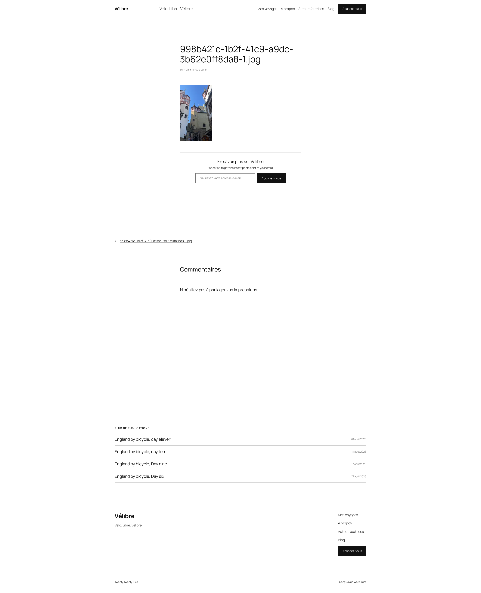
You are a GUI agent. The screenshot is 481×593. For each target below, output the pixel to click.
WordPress (360, 582)
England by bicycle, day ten (140, 451)
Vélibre (121, 8)
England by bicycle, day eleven (143, 439)
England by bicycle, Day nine (141, 464)
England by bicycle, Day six (139, 476)
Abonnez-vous (352, 9)
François (195, 69)
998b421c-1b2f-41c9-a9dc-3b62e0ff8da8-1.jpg (156, 241)
